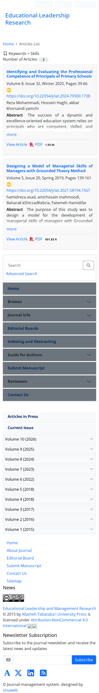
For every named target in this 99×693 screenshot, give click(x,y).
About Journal (19, 550)
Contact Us (18, 394)
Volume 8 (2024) (19, 459)
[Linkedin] (31, 674)
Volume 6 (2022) (19, 479)
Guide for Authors (25, 354)
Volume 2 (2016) (19, 519)
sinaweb (10, 690)
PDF (44, 144)
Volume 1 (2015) (19, 529)
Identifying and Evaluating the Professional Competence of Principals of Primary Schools (49, 74)
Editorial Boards (23, 328)
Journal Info (19, 315)
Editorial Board (20, 558)
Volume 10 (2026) (20, 439)
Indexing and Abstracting (32, 341)
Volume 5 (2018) (19, 489)
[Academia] (7, 674)
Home (8, 44)
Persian (86, 4)
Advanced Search (21, 273)
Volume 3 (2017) (19, 509)
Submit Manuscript (26, 368)
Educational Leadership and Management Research (49, 608)
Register (62, 4)
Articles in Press (23, 416)
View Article (16, 144)
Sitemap (14, 581)
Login (44, 4)
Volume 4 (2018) (19, 499)
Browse (15, 301)
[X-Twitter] (18, 674)
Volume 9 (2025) (19, 449)
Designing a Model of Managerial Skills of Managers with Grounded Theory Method (49, 168)
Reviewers (17, 381)
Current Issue (20, 427)
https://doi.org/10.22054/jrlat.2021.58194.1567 (48, 190)
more (12, 134)
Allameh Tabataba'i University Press (55, 614)
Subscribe (84, 659)
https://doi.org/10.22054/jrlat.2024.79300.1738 (48, 96)
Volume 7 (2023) (19, 469)
